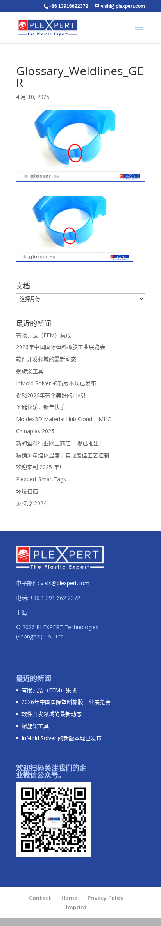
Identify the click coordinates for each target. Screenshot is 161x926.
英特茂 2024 (31, 503)
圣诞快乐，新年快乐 (40, 407)
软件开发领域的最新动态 (46, 359)
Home (69, 897)
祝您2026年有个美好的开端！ (52, 395)
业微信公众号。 (40, 775)
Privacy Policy (106, 897)
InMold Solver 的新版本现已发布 (56, 383)
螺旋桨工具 (29, 371)
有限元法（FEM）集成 (43, 335)
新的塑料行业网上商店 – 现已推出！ (60, 443)
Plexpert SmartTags (41, 479)
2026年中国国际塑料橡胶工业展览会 (60, 347)
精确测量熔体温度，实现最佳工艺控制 (62, 455)
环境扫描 (27, 491)
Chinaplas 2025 (35, 431)
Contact (40, 897)
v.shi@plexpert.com (65, 583)
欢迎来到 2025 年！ (40, 467)
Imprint (76, 907)
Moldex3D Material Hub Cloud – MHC (63, 419)
